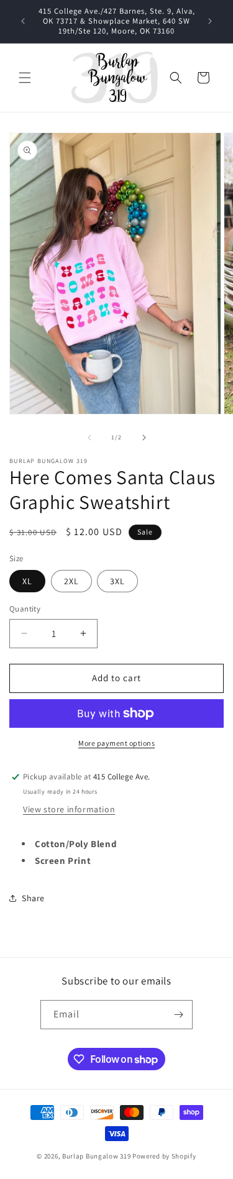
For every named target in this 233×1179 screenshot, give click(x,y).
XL (27, 581)
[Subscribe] (178, 1014)
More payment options (116, 743)
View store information (69, 809)
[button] (25, 77)
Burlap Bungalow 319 (96, 1156)
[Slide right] (144, 437)
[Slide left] (89, 437)
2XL (71, 581)
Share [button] (33, 898)
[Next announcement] (210, 21)
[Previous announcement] (23, 21)
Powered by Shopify (164, 1156)
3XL (117, 581)
